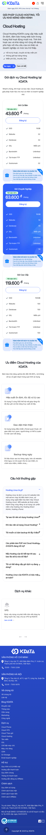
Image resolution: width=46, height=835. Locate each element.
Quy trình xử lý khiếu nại (10, 766)
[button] (20, 636)
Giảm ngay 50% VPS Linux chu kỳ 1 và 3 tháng (23, 8)
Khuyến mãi (5, 706)
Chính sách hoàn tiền (9, 794)
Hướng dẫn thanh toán (10, 770)
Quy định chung (7, 773)
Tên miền (4, 739)
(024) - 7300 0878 (12, 684)
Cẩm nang (5, 712)
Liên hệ (4, 697)
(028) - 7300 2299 (12, 667)
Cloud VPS (5, 730)
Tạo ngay (7, 66)
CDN (3, 752)
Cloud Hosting (6, 736)
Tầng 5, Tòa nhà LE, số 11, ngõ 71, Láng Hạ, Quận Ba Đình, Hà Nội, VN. (24, 679)
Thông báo (5, 709)
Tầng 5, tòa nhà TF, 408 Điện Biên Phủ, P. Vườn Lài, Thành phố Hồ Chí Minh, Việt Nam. (24, 662)
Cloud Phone (6, 727)
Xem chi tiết (21, 66)
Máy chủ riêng (7, 749)
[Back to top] (6, 830)
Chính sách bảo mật (9, 791)
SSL (2, 742)
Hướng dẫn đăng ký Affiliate (12, 779)
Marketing (5, 715)
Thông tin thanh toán (9, 776)
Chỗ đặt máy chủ (8, 745)
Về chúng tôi (6, 694)
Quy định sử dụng (8, 788)
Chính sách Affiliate (8, 797)
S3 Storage (5, 755)
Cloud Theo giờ (7, 733)
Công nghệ (5, 718)
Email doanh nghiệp (9, 758)
